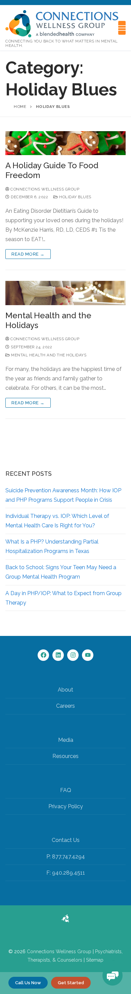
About (65, 689)
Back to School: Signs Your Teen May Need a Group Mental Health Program (60, 572)
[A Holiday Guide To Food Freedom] (65, 143)
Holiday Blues (74, 197)
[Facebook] (43, 655)
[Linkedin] (58, 655)
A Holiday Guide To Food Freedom (51, 170)
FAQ (65, 790)
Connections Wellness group (44, 189)
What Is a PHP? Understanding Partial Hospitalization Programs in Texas (51, 546)
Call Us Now (28, 982)
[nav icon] (122, 28)
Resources (65, 756)
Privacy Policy (65, 806)
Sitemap (94, 960)
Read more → (28, 254)
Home (20, 106)
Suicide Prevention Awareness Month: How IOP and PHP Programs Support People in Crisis (63, 495)
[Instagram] (73, 655)
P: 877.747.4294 (65, 856)
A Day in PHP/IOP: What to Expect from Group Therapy (63, 598)
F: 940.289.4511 (65, 873)
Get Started (71, 982)
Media (65, 740)
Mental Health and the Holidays (48, 320)
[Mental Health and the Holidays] (65, 293)
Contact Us (66, 840)
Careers (65, 706)
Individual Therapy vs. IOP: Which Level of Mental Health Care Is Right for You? (57, 521)
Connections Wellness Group (59, 951)
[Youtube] (87, 655)
